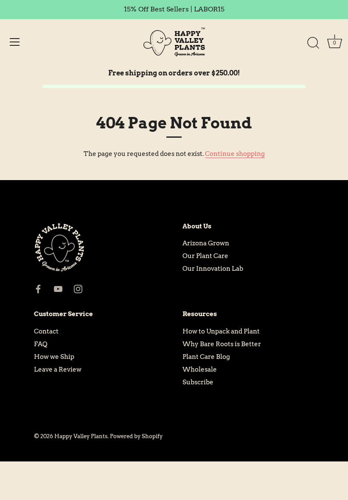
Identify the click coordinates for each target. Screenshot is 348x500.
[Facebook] (38, 288)
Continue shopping (235, 154)
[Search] (313, 43)
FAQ (41, 344)
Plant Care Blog (206, 357)
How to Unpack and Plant (221, 331)
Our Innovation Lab (212, 268)
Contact (46, 331)
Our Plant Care (205, 256)
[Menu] (15, 42)
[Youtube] (58, 288)
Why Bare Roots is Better (221, 344)
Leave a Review (57, 369)
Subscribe (197, 382)
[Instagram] (78, 288)
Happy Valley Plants (80, 436)
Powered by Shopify (136, 436)
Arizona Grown (205, 243)
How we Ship (54, 357)
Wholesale (199, 369)
